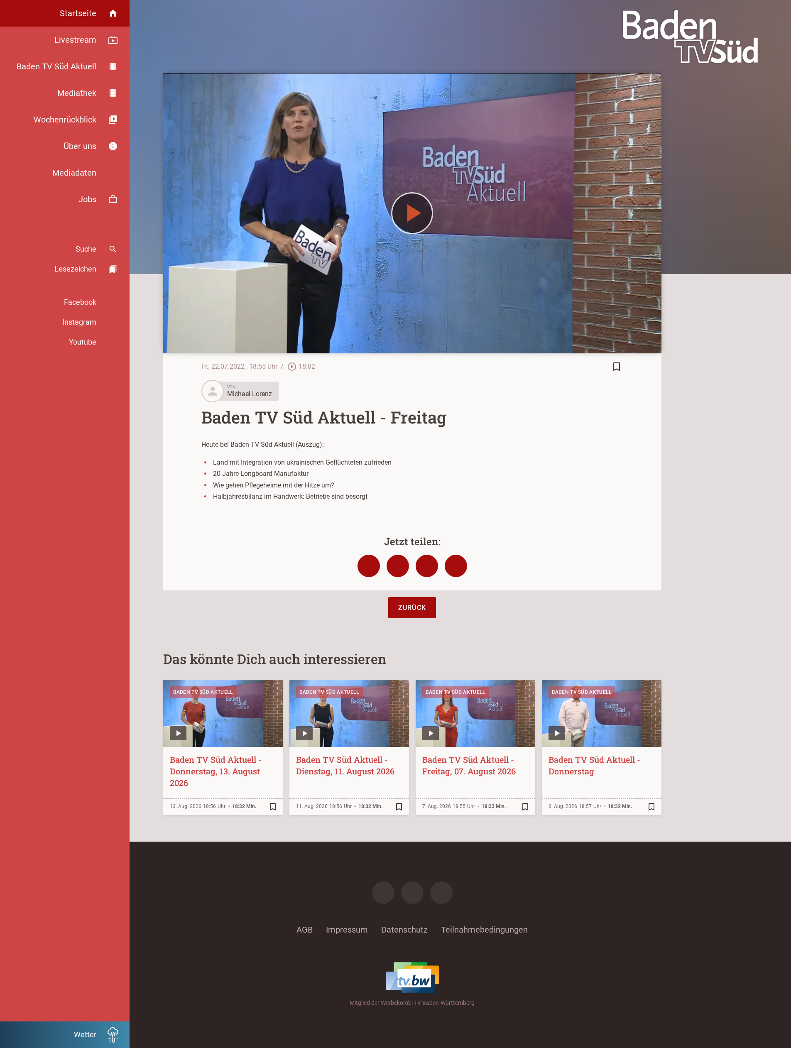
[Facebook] (383, 892)
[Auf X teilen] (398, 566)
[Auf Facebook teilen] (369, 566)
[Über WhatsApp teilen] (427, 566)
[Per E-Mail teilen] (456, 566)
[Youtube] (441, 892)
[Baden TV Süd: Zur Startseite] (690, 36)
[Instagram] (412, 892)
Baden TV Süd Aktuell (203, 692)
